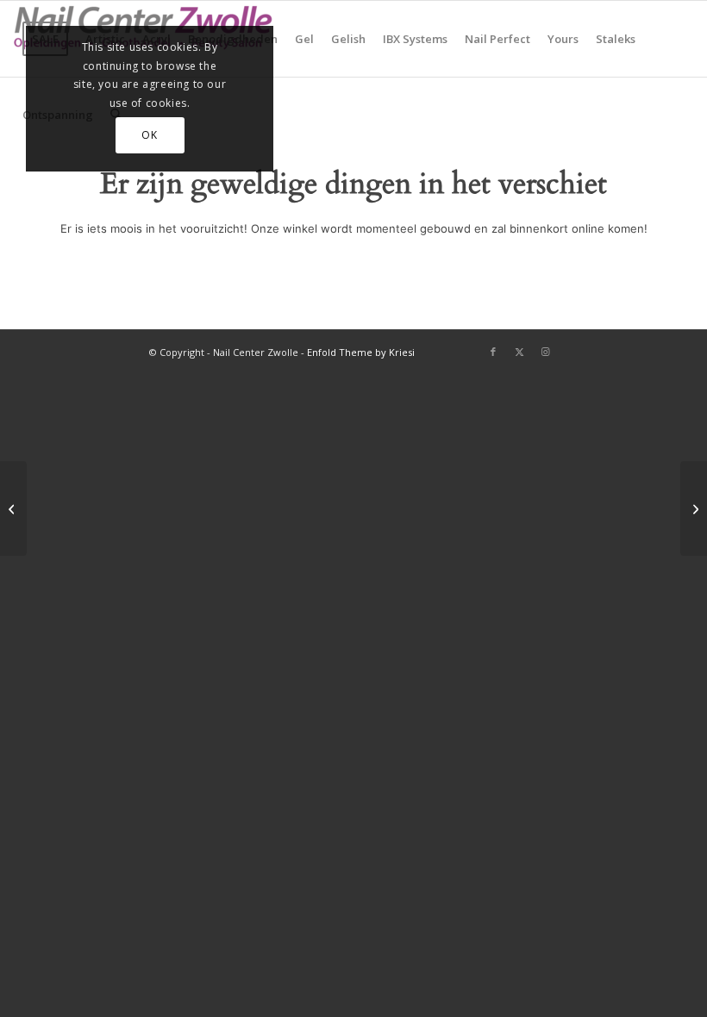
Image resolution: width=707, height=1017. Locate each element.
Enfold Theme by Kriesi (361, 352)
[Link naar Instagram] (545, 352)
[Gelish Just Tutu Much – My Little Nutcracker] (13, 508)
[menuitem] (304, 39)
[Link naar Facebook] (493, 352)
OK (149, 135)
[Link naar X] (519, 352)
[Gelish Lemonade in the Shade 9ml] (693, 508)
